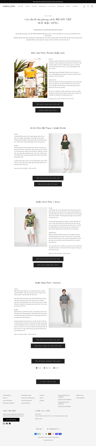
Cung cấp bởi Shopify (48, 440)
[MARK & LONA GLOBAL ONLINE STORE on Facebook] (7, 423)
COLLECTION (52, 6)
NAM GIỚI (20, 6)
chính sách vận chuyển (26, 400)
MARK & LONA (79, 395)
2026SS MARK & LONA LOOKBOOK (63, 403)
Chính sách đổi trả (25, 403)
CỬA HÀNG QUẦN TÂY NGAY (48, 184)
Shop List (5, 397)
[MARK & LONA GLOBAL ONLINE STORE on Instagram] (4, 423)
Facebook (42, 400)
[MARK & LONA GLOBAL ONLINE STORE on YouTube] (10, 423)
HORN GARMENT (80, 397)
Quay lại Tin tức (49, 381)
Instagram (42, 395)
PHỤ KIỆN (34, 6)
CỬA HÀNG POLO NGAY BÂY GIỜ (48, 104)
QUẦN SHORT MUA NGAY (48, 110)
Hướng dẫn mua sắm (26, 395)
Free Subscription (11, 419)
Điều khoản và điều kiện (8, 403)
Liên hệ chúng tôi (7, 395)
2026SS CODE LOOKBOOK (64, 406)
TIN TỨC (68, 6)
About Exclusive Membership (28, 397)
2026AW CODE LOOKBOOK (64, 399)
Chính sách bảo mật (7, 400)
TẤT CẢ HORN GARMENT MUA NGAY (48, 361)
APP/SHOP (75, 6)
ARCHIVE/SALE (42, 6)
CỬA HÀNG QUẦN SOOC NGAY (48, 265)
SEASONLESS (60, 6)
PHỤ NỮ (27, 6)
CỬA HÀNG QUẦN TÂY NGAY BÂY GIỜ (48, 345)
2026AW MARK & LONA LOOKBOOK (63, 396)
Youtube (41, 397)
